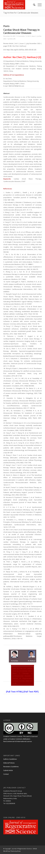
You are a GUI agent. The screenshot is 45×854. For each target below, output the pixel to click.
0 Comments (21, 36)
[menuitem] (33, 4)
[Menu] (38, 4)
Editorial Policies (9, 763)
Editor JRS (12, 39)
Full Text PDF (31, 691)
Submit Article (8, 770)
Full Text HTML (14, 691)
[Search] (33, 4)
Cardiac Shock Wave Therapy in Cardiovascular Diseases (21, 31)
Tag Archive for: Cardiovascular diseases (20, 12)
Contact (6, 774)
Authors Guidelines (10, 759)
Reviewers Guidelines (11, 767)
